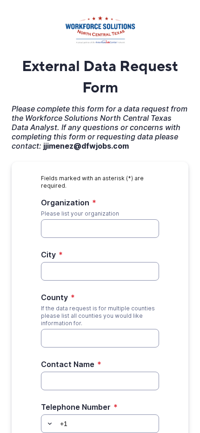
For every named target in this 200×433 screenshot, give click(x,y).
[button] (48, 423)
